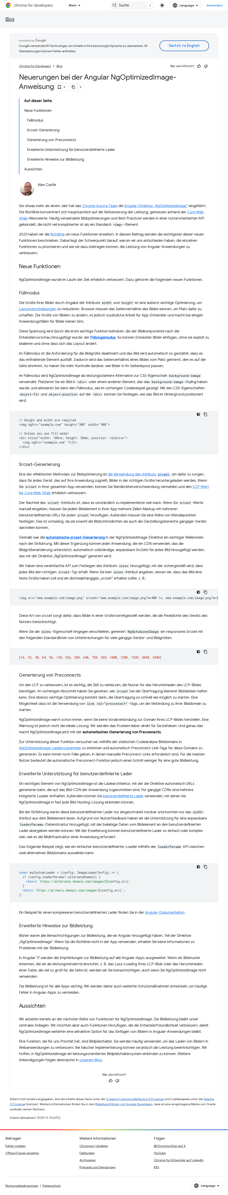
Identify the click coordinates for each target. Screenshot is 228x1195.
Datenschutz (52, 1185)
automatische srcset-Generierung (75, 537)
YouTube (160, 1153)
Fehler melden (15, 1146)
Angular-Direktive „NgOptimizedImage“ (156, 206)
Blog (9, 19)
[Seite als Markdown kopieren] (74, 87)
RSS (156, 1167)
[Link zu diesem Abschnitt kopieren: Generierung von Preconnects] (85, 675)
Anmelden (215, 5)
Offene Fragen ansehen (22, 1153)
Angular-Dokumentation (164, 912)
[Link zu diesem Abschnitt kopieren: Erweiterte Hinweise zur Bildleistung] (97, 926)
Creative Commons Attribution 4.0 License (135, 1099)
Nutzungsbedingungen (21, 1185)
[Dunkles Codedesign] (198, 414)
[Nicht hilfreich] (205, 66)
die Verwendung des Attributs (138, 474)
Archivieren (87, 1160)
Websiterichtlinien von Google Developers (123, 1104)
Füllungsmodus (103, 337)
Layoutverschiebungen (37, 309)
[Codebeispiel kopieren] (205, 414)
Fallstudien (87, 1153)
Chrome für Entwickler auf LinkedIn (179, 1160)
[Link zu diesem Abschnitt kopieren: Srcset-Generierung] (64, 465)
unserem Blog (90, 1060)
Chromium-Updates (93, 1146)
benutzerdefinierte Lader (123, 796)
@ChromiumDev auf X (170, 1146)
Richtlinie (57, 234)
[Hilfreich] (199, 66)
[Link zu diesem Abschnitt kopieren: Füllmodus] (44, 293)
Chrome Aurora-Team (100, 206)
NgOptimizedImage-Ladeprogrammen (50, 748)
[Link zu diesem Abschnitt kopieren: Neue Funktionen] (64, 267)
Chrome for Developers (35, 66)
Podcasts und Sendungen (97, 1167)
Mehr (73, 5)
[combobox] (132, 5)
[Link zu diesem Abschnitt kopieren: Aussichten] (49, 1006)
